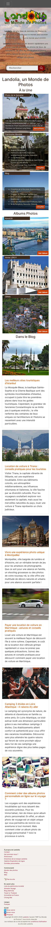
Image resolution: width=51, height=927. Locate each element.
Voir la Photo (39, 129)
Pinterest (9, 915)
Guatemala (32, 165)
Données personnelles (12, 863)
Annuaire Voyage (10, 888)
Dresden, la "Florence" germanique (24, 194)
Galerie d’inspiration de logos (14, 861)
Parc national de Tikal (19, 165)
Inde (23, 158)
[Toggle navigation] (8, 4)
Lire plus (40, 168)
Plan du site (10, 879)
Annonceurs (8, 856)
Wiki (5, 875)
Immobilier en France (11, 895)
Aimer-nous (10, 912)
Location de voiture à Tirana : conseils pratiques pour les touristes (25, 467)
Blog (5, 872)
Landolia (26, 917)
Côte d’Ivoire (23, 163)
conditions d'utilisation (39, 921)
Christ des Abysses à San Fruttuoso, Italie (26, 202)
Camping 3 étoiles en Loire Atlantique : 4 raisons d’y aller (21, 705)
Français (7, 904)
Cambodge (21, 150)
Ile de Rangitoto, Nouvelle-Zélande (24, 204)
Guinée (13, 163)
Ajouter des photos (11, 870)
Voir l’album (42, 253)
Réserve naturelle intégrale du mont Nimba (27, 160)
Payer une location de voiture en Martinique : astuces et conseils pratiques (23, 628)
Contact (7, 852)
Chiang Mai (8, 897)
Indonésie (33, 155)
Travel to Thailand (10, 893)
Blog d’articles (9, 891)
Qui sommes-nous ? (11, 854)
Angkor (13, 150)
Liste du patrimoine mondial (14, 886)
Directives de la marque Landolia (15, 859)
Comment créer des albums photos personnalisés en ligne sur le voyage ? (25, 796)
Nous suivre (10, 910)
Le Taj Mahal (16, 158)
